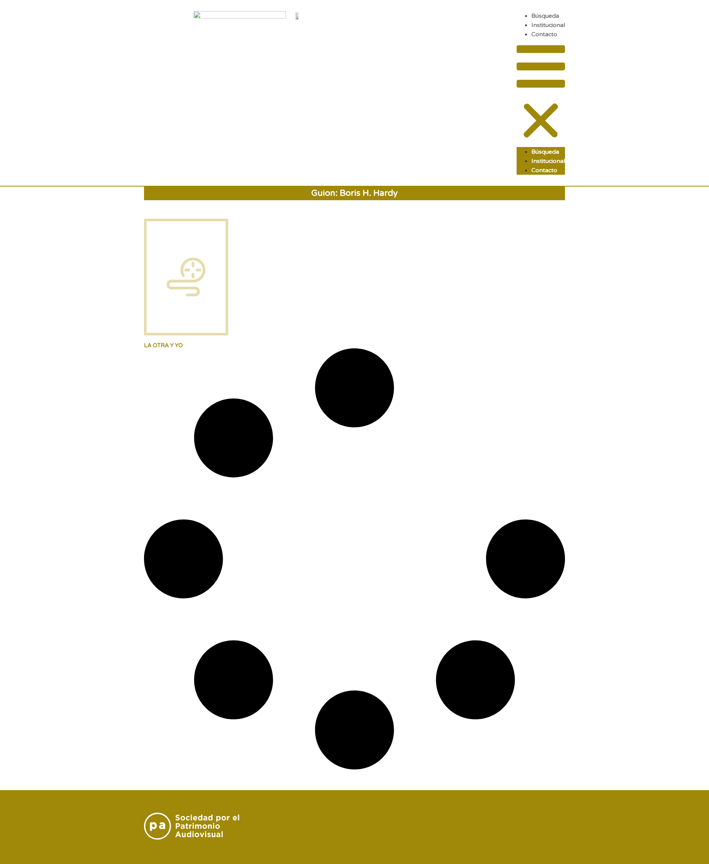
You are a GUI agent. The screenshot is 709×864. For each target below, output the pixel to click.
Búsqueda (545, 16)
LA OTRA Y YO (163, 345)
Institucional (548, 25)
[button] (541, 93)
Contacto (544, 34)
